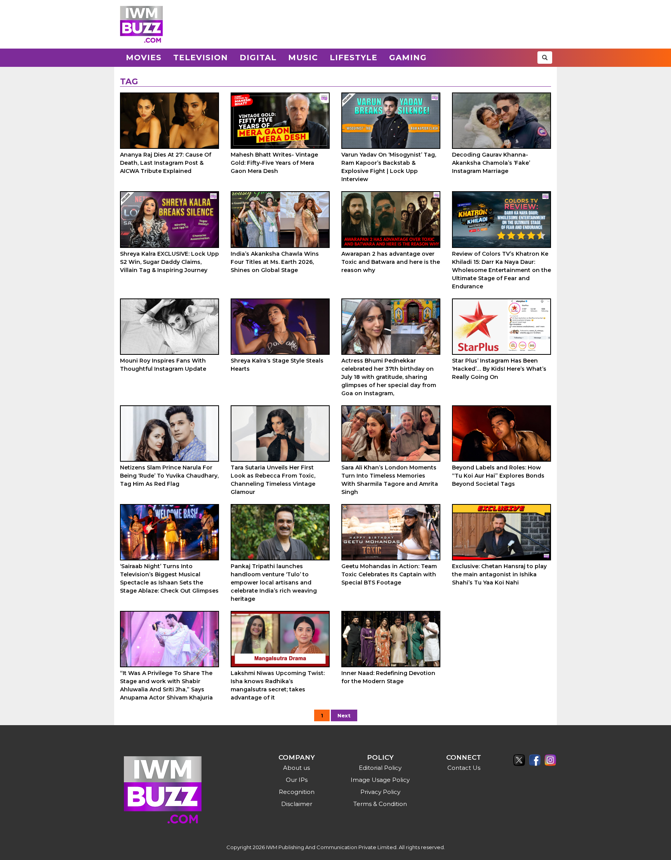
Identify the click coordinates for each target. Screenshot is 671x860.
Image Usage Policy (380, 779)
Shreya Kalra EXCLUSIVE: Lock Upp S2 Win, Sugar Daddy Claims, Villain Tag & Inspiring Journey (169, 262)
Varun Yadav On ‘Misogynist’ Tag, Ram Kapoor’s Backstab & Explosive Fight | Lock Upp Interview (388, 167)
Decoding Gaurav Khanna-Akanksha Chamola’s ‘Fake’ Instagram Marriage (491, 162)
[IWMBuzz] (141, 24)
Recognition (297, 791)
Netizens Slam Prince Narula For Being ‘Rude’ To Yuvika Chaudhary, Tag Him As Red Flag (169, 475)
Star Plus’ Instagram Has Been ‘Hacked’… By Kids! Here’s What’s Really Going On (499, 368)
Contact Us (463, 767)
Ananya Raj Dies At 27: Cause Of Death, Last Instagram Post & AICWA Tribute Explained (165, 162)
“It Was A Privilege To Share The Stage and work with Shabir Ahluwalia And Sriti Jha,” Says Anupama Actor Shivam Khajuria (166, 685)
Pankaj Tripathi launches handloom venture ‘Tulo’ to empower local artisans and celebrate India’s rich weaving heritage (274, 582)
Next (344, 715)
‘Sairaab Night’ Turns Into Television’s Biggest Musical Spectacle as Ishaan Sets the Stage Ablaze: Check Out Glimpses (169, 578)
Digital (258, 57)
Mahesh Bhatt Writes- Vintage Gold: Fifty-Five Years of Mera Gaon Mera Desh (274, 162)
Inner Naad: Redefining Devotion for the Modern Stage (388, 677)
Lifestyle (353, 57)
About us (296, 767)
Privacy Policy (380, 791)
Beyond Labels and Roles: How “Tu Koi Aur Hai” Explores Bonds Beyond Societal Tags (498, 475)
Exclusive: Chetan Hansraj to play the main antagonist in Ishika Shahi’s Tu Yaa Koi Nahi (499, 574)
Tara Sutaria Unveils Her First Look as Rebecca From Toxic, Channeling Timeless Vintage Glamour (273, 479)
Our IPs (297, 779)
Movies (144, 57)
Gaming (408, 57)
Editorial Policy (380, 767)
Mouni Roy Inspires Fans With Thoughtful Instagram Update (163, 364)
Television (200, 57)
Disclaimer (296, 804)
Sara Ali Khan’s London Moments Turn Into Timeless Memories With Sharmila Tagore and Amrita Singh (389, 479)
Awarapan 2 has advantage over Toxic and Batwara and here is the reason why (390, 262)
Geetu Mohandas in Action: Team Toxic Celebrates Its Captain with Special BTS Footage (389, 574)
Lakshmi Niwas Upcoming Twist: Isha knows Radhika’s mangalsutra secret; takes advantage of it (278, 685)
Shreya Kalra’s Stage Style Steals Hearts (277, 364)
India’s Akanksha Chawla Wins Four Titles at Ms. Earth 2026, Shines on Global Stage (275, 262)
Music (303, 57)
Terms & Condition (380, 804)
